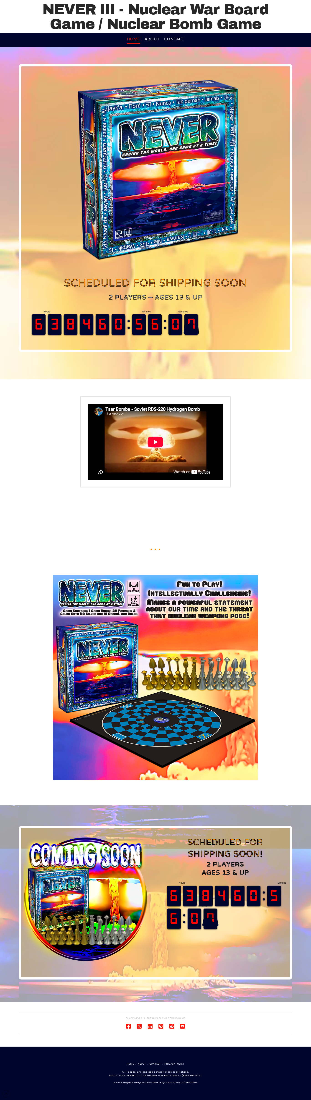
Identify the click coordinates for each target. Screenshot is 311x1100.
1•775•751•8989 (189, 1083)
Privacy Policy (174, 1064)
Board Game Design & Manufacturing (164, 1083)
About (142, 1064)
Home (130, 1064)
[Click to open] (155, 677)
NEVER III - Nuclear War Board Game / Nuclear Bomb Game (155, 16)
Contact (155, 1064)
